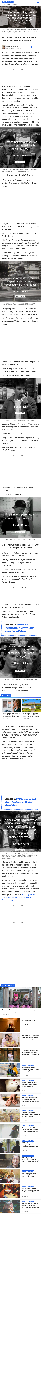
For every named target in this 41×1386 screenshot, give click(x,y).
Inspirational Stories (28, 1065)
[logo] (7, 2)
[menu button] (38, 2)
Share (36, 47)
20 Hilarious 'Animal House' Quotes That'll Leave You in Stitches (19, 627)
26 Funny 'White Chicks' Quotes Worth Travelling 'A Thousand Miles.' (18, 897)
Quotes (15, 4)
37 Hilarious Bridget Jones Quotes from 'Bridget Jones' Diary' (20, 802)
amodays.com (6, 5)
